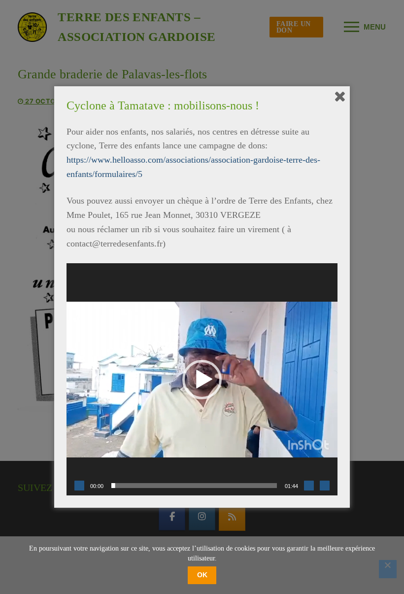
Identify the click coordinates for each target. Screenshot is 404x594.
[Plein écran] (325, 485)
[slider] (194, 485)
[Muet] (309, 485)
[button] (202, 379)
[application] (202, 379)
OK (202, 575)
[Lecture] (79, 485)
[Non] (388, 569)
